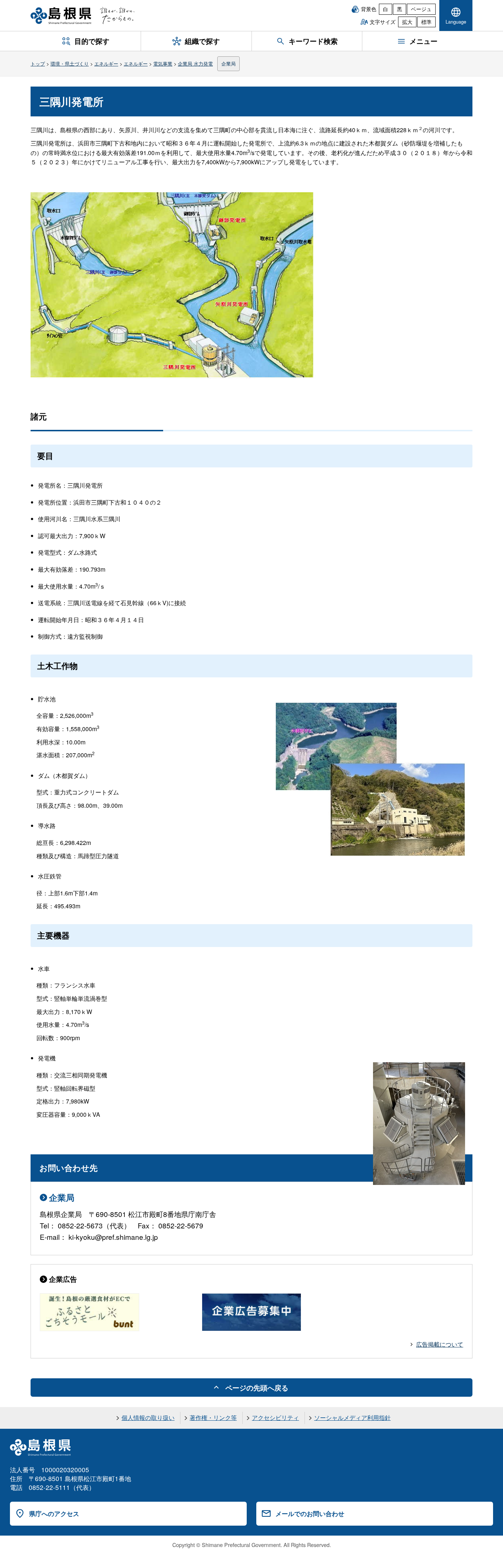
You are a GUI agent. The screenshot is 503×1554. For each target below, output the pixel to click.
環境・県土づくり (69, 63)
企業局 (228, 63)
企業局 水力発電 (195, 63)
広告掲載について (439, 1344)
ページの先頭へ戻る (256, 1387)
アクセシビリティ (275, 1417)
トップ (38, 63)
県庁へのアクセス (54, 1513)
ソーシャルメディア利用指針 (352, 1417)
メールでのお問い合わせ (309, 1513)
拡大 (407, 21)
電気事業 (162, 63)
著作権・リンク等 (213, 1417)
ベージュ (421, 9)
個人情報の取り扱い (148, 1417)
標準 (426, 21)
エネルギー (106, 63)
